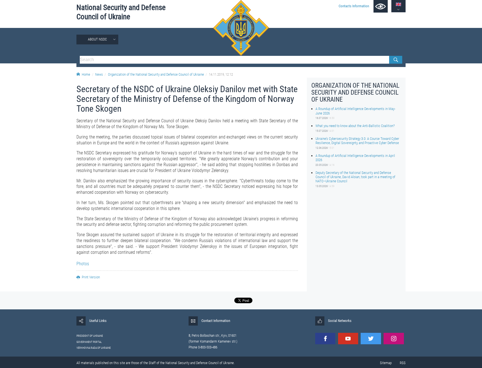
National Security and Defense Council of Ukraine (121, 12)
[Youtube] (348, 338)
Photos (82, 263)
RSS (403, 363)
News (99, 74)
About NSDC (97, 39)
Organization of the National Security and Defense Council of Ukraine (156, 74)
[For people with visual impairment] (380, 6)
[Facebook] (325, 338)
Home (86, 74)
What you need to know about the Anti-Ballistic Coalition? (355, 126)
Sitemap (386, 363)
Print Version (91, 277)
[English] (398, 4)
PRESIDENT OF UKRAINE (89, 336)
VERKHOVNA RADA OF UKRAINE (93, 348)
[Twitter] (371, 338)
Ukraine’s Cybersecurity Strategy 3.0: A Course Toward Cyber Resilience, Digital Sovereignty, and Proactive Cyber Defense (357, 141)
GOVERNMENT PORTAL (89, 342)
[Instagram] (394, 338)
